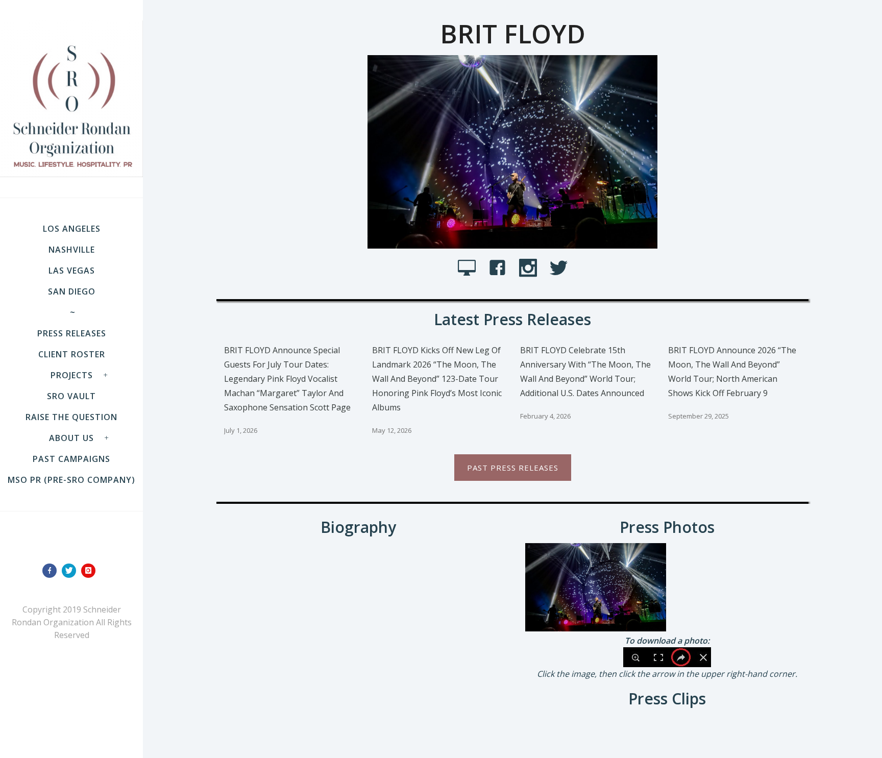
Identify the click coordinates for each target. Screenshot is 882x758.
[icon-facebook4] (499, 268)
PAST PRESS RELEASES (512, 467)
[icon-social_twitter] (559, 268)
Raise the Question (71, 417)
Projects (72, 375)
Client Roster (71, 354)
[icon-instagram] (91, 571)
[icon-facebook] (52, 571)
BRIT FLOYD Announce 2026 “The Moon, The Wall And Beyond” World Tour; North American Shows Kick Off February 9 (732, 372)
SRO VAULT (71, 396)
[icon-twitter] (71, 571)
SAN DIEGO (71, 291)
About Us (71, 438)
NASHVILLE (71, 249)
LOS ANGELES (72, 228)
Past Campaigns (71, 458)
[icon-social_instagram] (530, 268)
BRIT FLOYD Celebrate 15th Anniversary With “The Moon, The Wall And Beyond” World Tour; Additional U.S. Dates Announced (585, 372)
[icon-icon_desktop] (469, 268)
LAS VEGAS (71, 270)
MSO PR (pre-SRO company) (71, 479)
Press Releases (71, 333)
